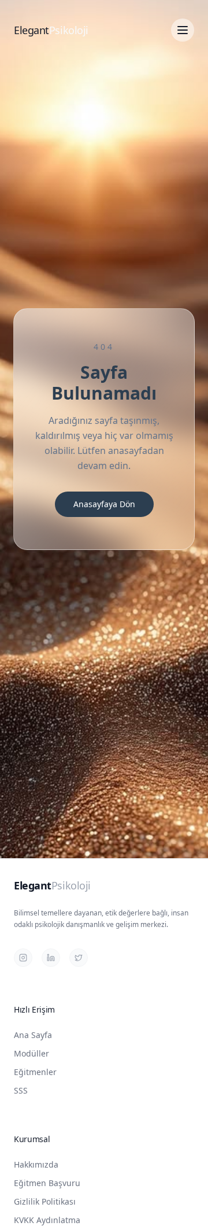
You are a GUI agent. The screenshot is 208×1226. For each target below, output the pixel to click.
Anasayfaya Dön (104, 503)
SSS (21, 1090)
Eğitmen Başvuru (47, 1182)
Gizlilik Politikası (45, 1201)
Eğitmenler (35, 1071)
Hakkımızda (36, 1164)
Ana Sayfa (33, 1034)
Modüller (31, 1053)
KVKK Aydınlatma (47, 1219)
